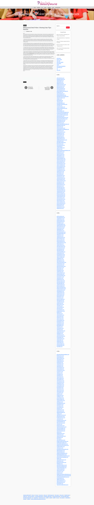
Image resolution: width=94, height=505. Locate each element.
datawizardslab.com (61, 412)
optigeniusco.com (60, 380)
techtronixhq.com (60, 216)
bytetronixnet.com (60, 204)
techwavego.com (60, 270)
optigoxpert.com (60, 391)
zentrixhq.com (60, 308)
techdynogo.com (60, 153)
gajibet (28, 499)
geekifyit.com (59, 109)
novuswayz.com (60, 392)
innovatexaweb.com (61, 224)
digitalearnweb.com (61, 79)
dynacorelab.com (60, 368)
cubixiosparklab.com (61, 251)
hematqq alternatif (47, 496)
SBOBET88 (49, 7)
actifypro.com (59, 394)
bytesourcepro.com (61, 280)
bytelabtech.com (60, 222)
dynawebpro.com (60, 322)
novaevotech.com (60, 253)
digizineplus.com (60, 296)
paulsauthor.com (60, 141)
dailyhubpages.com (61, 450)
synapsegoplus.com (61, 290)
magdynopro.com (60, 171)
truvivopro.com (60, 371)
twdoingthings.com (61, 138)
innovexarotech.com (61, 199)
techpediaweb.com (61, 167)
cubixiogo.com (60, 329)
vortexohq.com (60, 419)
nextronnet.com (60, 316)
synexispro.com (60, 471)
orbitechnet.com (60, 332)
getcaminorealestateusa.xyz (62, 484)
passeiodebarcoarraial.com (62, 91)
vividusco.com (59, 372)
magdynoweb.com (60, 274)
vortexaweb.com (60, 379)
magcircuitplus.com (61, 201)
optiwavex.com (60, 333)
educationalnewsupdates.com (63, 354)
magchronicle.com (60, 154)
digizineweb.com (60, 243)
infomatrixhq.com (60, 250)
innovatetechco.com (61, 170)
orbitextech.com (60, 434)
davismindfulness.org (61, 480)
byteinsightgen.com (61, 184)
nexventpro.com (60, 388)
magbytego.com (60, 236)
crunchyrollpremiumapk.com (63, 112)
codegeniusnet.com (61, 237)
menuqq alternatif (27, 495)
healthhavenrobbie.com (62, 442)
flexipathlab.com (60, 325)
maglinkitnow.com (60, 157)
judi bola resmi (31, 53)
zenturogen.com (60, 318)
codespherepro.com (61, 191)
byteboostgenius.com (61, 288)
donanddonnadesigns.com (62, 444)
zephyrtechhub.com (61, 336)
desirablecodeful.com (61, 142)
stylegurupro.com (60, 411)
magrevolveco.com (61, 197)
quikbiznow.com (60, 341)
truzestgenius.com (60, 263)
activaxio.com (59, 408)
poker (58, 64)
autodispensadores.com (62, 465)
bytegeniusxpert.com (61, 232)
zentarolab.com (60, 340)
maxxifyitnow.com (60, 301)
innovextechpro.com (61, 163)
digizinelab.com (60, 268)
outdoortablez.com (61, 147)
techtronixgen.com (61, 162)
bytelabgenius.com (61, 168)
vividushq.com (60, 326)
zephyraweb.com (60, 378)
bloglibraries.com (60, 122)
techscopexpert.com (61, 166)
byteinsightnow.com (61, 195)
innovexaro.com (60, 297)
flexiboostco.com (60, 355)
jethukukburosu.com (61, 120)
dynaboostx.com (60, 395)
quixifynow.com (60, 303)
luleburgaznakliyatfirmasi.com (63, 124)
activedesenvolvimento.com (62, 449)
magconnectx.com (60, 470)
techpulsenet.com (60, 264)
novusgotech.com (60, 315)
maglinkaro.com (60, 278)
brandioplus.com (60, 321)
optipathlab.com (60, 359)
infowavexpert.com (61, 175)
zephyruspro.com (60, 304)
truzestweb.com (60, 337)
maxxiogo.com (60, 313)
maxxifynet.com (60, 366)
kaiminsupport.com (61, 85)
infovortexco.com (60, 267)
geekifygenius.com (60, 433)
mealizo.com (59, 99)
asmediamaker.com (61, 103)
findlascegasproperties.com (62, 441)
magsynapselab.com (61, 160)
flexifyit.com (59, 312)
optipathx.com (60, 305)
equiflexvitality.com (61, 446)
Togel (53, 7)
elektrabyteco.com (60, 261)
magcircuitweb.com (61, 164)
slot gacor (57, 495)
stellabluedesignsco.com (62, 139)
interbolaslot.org (60, 80)
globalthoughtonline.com (62, 104)
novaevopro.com (60, 383)
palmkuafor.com (60, 81)
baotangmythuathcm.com (62, 118)
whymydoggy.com (60, 78)
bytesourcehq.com (60, 239)
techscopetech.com (61, 272)
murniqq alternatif (39, 496)
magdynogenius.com (61, 159)
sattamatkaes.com (60, 110)
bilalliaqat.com (60, 463)
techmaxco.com (60, 405)
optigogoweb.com (60, 343)
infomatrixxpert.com (61, 246)
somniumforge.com (61, 121)
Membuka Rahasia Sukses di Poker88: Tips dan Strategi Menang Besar (47, 88)
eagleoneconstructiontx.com (63, 445)
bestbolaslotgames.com (62, 454)
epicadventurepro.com (61, 420)
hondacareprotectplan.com (62, 113)
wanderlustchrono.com (61, 426)
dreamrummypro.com (61, 84)
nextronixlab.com (60, 307)
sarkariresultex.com (61, 97)
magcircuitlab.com (60, 257)
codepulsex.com (60, 271)
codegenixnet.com (60, 192)
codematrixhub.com (61, 178)
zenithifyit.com (60, 375)
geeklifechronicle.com (61, 415)
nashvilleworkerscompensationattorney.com (66, 475)
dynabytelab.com (60, 361)
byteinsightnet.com (61, 241)
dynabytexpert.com (61, 311)
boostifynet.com (60, 387)
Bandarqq (38, 7)
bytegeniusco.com (60, 176)
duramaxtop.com (60, 135)
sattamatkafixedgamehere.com (63, 455)
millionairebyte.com (61, 482)
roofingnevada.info (61, 469)
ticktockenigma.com (61, 430)
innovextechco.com (61, 254)
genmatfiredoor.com (61, 440)
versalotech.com (60, 404)
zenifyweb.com (60, 437)
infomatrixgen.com (61, 187)
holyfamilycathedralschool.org (63, 476)
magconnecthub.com (61, 287)
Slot (42, 7)
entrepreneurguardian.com (62, 457)
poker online (59, 59)
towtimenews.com (60, 116)
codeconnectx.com (61, 245)
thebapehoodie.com (61, 125)
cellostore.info (60, 101)
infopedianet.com (60, 291)
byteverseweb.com (61, 286)
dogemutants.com (60, 134)
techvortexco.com (60, 228)
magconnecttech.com (61, 436)
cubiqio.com (59, 413)
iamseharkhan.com (61, 93)
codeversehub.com (61, 284)
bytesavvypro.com (60, 183)
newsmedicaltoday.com (61, 467)
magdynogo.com (60, 208)
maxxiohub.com (60, 376)
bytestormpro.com (60, 425)
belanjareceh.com (60, 87)
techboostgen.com (61, 220)
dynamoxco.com (60, 317)
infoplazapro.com (60, 172)
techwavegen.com (60, 182)
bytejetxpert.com (60, 205)
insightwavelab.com (61, 421)
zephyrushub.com (60, 358)
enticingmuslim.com (61, 128)
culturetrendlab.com (61, 428)
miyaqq (24, 499)
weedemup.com (60, 461)
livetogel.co (59, 438)
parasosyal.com (60, 126)
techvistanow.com (60, 249)
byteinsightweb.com (61, 158)
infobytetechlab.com (61, 189)
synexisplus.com (60, 363)
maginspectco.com (61, 207)
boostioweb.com (60, 357)
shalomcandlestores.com (62, 108)
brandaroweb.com (60, 345)
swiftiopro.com (60, 401)
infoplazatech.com (60, 230)
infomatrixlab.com (60, 283)
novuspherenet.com (61, 330)
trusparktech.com (60, 384)
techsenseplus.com (61, 179)
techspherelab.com (61, 282)
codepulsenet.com (60, 292)
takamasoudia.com (60, 137)
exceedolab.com (60, 407)
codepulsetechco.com (61, 242)
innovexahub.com (60, 367)
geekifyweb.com (60, 229)
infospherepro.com (61, 416)
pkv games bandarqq (61, 66)
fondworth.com (60, 92)
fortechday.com (60, 483)
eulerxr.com (59, 432)
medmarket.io (59, 146)
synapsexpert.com (60, 338)
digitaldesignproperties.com (62, 96)
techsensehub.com (61, 221)
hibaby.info (59, 458)
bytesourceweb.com (61, 193)
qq (57, 68)
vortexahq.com (60, 374)
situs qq (45, 495)
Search (58, 25)
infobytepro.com (60, 234)
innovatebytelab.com (61, 233)
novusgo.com (59, 424)
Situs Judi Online (57, 7)
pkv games (59, 63)
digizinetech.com (60, 185)
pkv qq (33, 495)
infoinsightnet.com (61, 238)
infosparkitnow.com (61, 226)
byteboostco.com (60, 259)
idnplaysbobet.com (61, 451)
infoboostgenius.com (61, 180)
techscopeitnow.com (61, 203)
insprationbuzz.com (61, 89)
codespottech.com (60, 151)
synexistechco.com (61, 370)
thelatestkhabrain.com (61, 95)
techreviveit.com (60, 174)
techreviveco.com (60, 276)
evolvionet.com (60, 362)
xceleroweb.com (60, 342)
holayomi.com (59, 472)
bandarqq (36, 497)
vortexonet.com (60, 365)
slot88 (47, 497)
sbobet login (67, 495)
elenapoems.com (60, 130)
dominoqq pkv (51, 495)
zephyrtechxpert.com (61, 266)
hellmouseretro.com (61, 132)
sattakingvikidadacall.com (62, 453)
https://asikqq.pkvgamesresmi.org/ (38, 499)
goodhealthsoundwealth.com (63, 129)
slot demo (59, 58)
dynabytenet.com (60, 279)
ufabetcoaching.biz (61, 479)
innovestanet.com (60, 309)
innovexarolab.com (61, 188)
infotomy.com (59, 149)
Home (35, 7)
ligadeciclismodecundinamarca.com (64, 474)
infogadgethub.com (61, 217)
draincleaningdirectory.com (62, 117)
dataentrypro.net (60, 83)
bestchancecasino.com (61, 462)
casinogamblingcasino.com (62, 114)
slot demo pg (59, 67)
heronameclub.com (61, 145)
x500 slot (25, 496)
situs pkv (58, 60)
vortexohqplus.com (61, 400)
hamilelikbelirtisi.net (61, 403)
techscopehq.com (60, 295)
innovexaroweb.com (61, 275)
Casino (45, 7)
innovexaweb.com (60, 320)
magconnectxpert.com (61, 262)
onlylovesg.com (60, 447)
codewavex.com (60, 258)
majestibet (67, 497)
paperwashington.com (61, 459)
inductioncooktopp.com (62, 466)
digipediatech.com (60, 155)
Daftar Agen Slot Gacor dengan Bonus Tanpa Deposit (30, 88)
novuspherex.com (60, 382)
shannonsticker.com (61, 88)
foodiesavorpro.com (61, 417)
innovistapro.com (60, 397)
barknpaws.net (60, 100)
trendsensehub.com (61, 429)
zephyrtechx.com (60, 390)
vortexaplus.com (60, 328)
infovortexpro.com (60, 200)
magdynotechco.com (61, 225)
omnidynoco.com (60, 334)
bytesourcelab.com (61, 299)
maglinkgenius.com (61, 255)
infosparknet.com (60, 300)
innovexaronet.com (61, 247)
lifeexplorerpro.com (61, 422)
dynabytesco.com (60, 409)
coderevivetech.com (61, 196)
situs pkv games (60, 62)
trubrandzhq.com (60, 386)
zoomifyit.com (59, 346)
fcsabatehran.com (60, 133)
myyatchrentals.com (61, 107)
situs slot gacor (31, 496)
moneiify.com (59, 105)
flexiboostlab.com (60, 399)
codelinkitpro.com (60, 218)
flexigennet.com (60, 143)
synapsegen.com (60, 324)
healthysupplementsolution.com (63, 150)
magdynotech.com (60, 293)
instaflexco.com (60, 396)
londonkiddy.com (60, 478)
